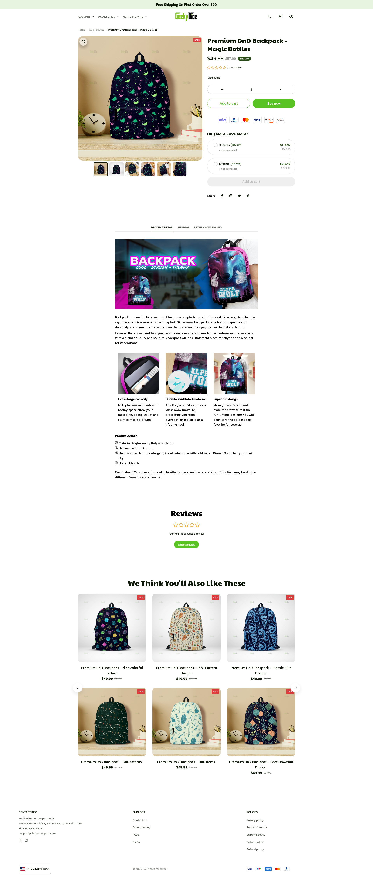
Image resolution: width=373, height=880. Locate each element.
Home (81, 30)
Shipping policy (256, 835)
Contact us (139, 820)
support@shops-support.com (37, 834)
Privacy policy (255, 820)
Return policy (255, 842)
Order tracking (141, 827)
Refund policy (255, 849)
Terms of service (257, 827)
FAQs (136, 835)
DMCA (136, 842)
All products (96, 30)
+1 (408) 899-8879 (30, 828)
